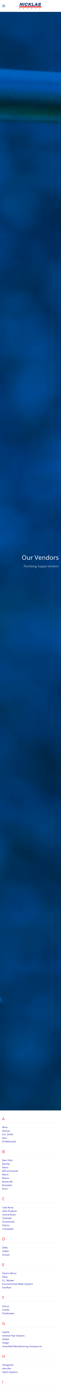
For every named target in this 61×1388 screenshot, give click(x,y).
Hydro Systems (10, 1371)
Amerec (6, 1130)
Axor (4, 1137)
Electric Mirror (9, 1273)
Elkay (5, 1276)
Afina (4, 1127)
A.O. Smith (7, 1134)
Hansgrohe (7, 1364)
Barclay (6, 1163)
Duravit (6, 1254)
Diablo (5, 1251)
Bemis (5, 1174)
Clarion (5, 1225)
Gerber (5, 1339)
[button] (3, 6)
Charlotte (7, 1218)
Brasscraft (7, 1181)
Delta (5, 1247)
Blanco (5, 1178)
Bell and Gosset (10, 1170)
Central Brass (9, 1214)
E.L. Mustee (8, 1280)
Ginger (5, 1342)
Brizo (5, 1188)
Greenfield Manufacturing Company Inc (22, 1346)
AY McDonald (9, 1141)
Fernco (5, 1306)
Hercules (6, 1368)
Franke (5, 1309)
